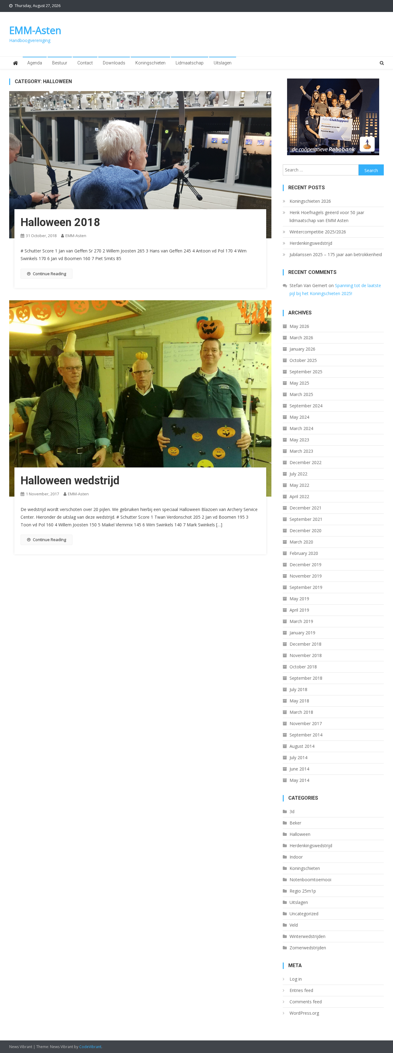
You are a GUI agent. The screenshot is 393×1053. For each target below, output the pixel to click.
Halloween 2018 (60, 222)
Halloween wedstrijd (70, 480)
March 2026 (301, 337)
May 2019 (299, 598)
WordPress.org (304, 1013)
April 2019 (299, 610)
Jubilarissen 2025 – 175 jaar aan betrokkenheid (336, 254)
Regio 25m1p (303, 891)
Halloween (300, 834)
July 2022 (298, 474)
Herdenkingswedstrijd (311, 243)
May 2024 (299, 417)
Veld (294, 925)
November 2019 (306, 576)
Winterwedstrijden (307, 936)
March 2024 (301, 428)
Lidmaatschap (190, 62)
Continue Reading (49, 273)
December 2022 (305, 462)
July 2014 (298, 757)
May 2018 (299, 701)
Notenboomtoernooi (310, 879)
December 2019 (305, 564)
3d (292, 811)
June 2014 (299, 769)
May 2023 (299, 440)
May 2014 (299, 780)
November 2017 (306, 723)
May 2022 (299, 485)
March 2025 (301, 394)
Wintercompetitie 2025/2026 (318, 232)
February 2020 (304, 553)
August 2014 (302, 746)
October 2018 (303, 667)
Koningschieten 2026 (310, 201)
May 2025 (299, 383)
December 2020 (305, 530)
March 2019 (301, 621)
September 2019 (306, 587)
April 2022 (299, 496)
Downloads (114, 62)
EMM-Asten (35, 30)
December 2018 (305, 644)
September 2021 (306, 519)
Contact (85, 62)
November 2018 (306, 655)
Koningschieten (150, 62)
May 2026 (299, 326)
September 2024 (306, 406)
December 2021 (305, 508)
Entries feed (301, 990)
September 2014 (306, 735)
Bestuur (59, 62)
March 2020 (301, 542)
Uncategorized (304, 914)
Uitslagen (223, 62)
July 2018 (298, 689)
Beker (295, 823)
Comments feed (306, 1002)
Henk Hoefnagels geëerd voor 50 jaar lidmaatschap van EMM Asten (327, 216)
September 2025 (306, 372)
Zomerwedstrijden (308, 948)
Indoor (296, 857)
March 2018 (301, 712)
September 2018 (306, 678)
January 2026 (302, 349)
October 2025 (303, 360)
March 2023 (301, 451)
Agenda (34, 62)
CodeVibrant (90, 1046)
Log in (296, 979)
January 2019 (302, 633)
